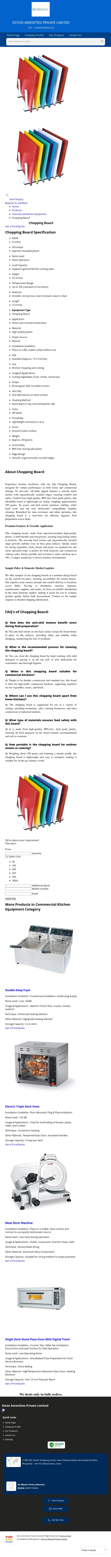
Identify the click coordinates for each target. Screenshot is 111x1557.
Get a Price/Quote (15, 226)
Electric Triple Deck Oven (22, 1106)
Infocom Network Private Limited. (54, 1539)
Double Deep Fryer (17, 990)
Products (17, 210)
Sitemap (9, 1439)
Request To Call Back (16, 203)
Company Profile (34, 35)
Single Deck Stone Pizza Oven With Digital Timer (37, 1339)
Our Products (56, 35)
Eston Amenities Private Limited (41, 24)
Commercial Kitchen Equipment (29, 214)
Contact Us (75, 35)
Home (15, 206)
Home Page (13, 35)
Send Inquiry (16, 199)
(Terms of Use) (65, 1536)
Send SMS (57, 1508)
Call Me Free (58, 1520)
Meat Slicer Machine (19, 1223)
